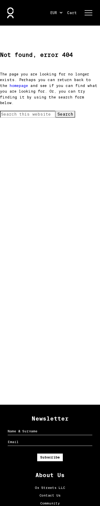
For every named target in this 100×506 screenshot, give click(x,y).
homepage (18, 85)
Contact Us (50, 495)
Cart (72, 12)
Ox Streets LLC (50, 488)
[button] (88, 12)
